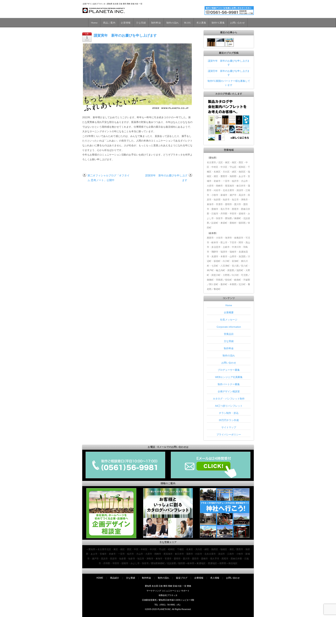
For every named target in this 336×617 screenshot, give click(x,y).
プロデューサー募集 (229, 369)
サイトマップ (228, 427)
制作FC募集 (218, 22)
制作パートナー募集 (229, 384)
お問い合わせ (237, 22)
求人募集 (201, 22)
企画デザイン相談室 (229, 391)
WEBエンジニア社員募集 (229, 377)
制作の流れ (172, 22)
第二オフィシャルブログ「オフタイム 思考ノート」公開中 (109, 178)
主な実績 (141, 22)
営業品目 (229, 334)
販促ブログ (181, 578)
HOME (99, 578)
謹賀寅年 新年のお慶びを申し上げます (125, 35)
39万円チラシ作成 (229, 420)
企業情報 (126, 22)
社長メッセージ (228, 319)
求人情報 (214, 578)
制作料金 (156, 22)
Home (94, 22)
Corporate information (229, 326)
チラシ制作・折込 (229, 413)
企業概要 (229, 312)
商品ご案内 (109, 22)
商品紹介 (114, 578)
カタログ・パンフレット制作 (229, 398)
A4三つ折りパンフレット (229, 405)
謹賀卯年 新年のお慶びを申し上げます (166, 178)
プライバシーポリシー (228, 434)
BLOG (187, 22)
